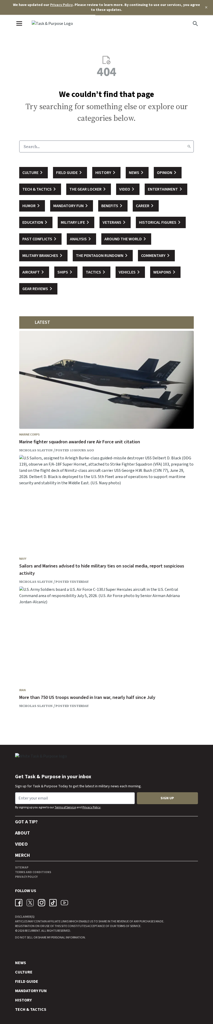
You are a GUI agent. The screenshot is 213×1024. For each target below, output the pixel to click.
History (23, 1000)
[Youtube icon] (64, 902)
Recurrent (32, 931)
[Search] (189, 146)
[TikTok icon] (53, 902)
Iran (22, 690)
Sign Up (167, 798)
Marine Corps (29, 434)
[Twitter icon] (30, 902)
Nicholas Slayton (35, 450)
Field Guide (26, 981)
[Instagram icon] (41, 902)
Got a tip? (26, 822)
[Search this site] (195, 23)
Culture (23, 972)
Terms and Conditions (33, 872)
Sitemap (21, 867)
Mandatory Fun (31, 991)
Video (21, 844)
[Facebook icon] (18, 902)
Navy (22, 558)
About (22, 833)
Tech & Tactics (30, 1009)
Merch (22, 855)
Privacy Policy (61, 5)
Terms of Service (65, 807)
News (20, 963)
